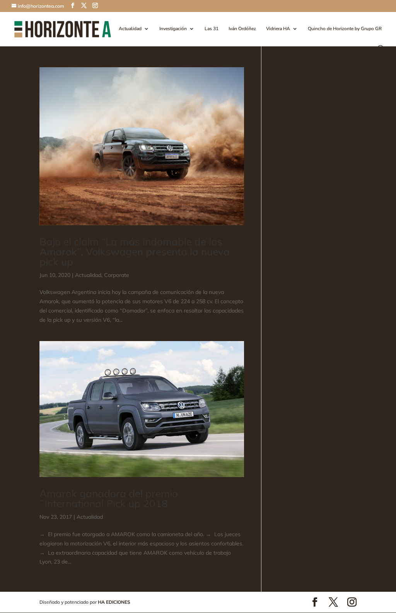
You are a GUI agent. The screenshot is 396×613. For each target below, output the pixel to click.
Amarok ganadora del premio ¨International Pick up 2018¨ (108, 498)
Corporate (116, 275)
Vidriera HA (278, 29)
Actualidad (130, 29)
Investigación (173, 29)
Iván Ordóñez (242, 29)
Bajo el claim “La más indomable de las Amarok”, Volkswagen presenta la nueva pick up (134, 251)
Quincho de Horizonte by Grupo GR (345, 29)
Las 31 (211, 29)
